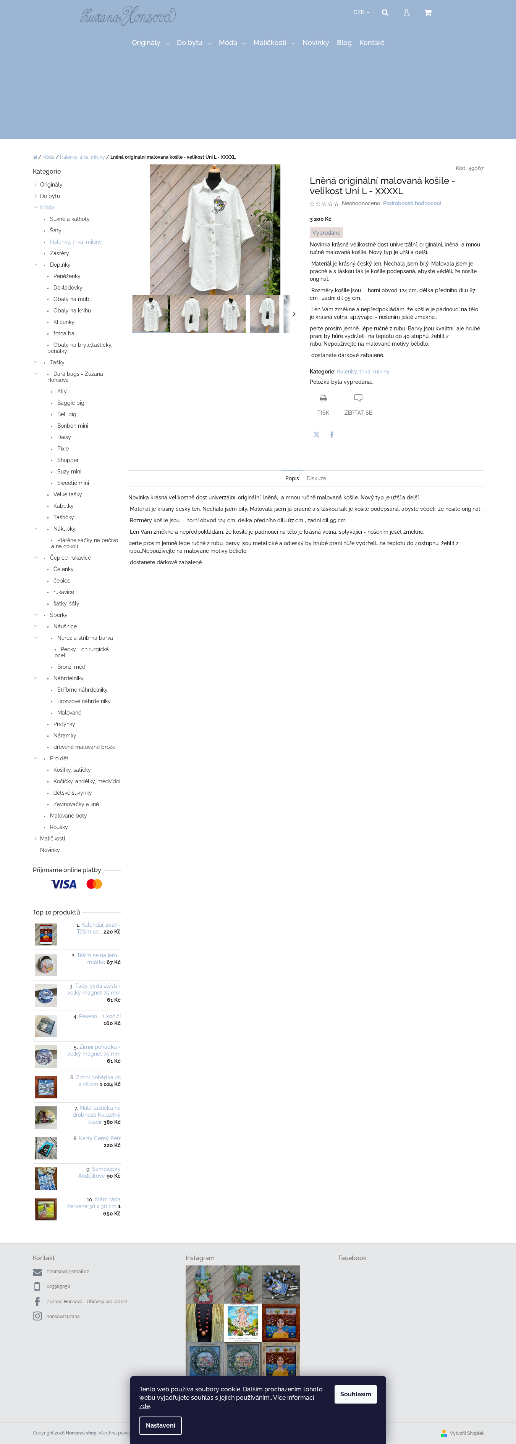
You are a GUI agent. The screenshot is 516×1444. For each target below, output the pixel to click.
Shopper (67, 460)
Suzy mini (68, 471)
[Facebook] (332, 434)
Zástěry (59, 253)
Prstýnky (63, 724)
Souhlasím (355, 1394)
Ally (61, 391)
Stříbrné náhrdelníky (82, 690)
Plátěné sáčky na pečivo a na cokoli (84, 543)
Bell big (66, 414)
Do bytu (50, 196)
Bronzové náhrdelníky (83, 701)
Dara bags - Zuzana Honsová (75, 377)
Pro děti (59, 758)
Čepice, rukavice (70, 558)
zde (144, 1406)
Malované (68, 713)
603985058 (58, 1286)
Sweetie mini (72, 483)
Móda (47, 207)
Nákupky (64, 529)
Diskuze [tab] (316, 478)
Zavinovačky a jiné (75, 804)
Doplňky (60, 265)
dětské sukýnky (72, 793)
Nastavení (160, 1425)
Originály (51, 185)
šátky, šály (65, 603)
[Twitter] (317, 434)
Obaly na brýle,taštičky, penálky (79, 348)
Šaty (55, 230)
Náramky (64, 735)
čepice (61, 581)
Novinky (50, 850)
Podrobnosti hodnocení (412, 203)
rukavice (63, 592)
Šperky (58, 615)
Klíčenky (63, 322)
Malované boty (68, 816)
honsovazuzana (63, 1316)
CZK (360, 12)
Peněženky (66, 276)
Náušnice (64, 626)
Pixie (62, 449)
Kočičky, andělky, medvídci (86, 781)
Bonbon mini (72, 426)
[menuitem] (150, 43)
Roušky (58, 827)
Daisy (63, 437)
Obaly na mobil (72, 299)
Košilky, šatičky (71, 770)
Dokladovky (67, 288)
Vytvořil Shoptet (467, 1433)
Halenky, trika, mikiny (75, 242)
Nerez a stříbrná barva (84, 638)
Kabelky (63, 506)
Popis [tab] (292, 478)
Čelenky (63, 569)
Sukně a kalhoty (69, 219)
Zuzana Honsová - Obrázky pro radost (87, 1301)
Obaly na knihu (71, 310)
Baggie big (70, 403)
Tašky (57, 362)
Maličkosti (52, 838)
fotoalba (63, 333)
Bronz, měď (71, 667)
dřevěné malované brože (83, 747)
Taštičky (63, 517)
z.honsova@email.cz (68, 1271)
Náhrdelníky (68, 678)
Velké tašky (67, 494)
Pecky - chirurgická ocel (82, 652)
